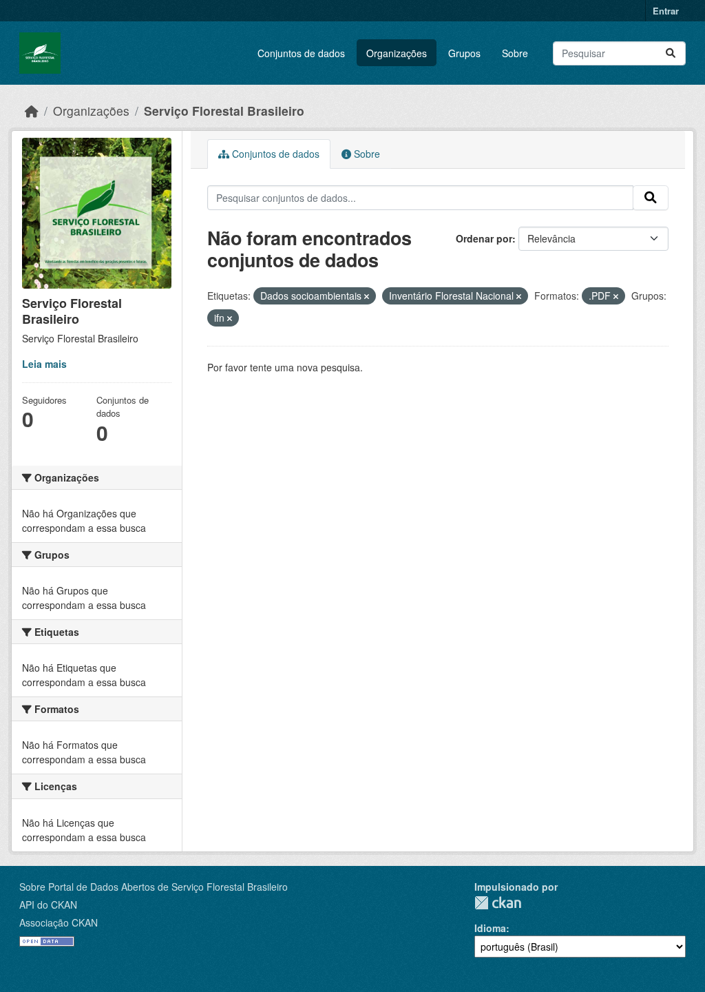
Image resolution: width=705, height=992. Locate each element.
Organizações (396, 53)
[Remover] (366, 296)
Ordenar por (484, 238)
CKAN (497, 903)
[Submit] (670, 53)
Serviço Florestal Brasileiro (224, 110)
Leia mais (44, 364)
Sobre (515, 53)
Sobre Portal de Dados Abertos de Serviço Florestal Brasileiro (153, 886)
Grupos (464, 53)
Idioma (490, 928)
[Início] (32, 110)
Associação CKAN (58, 922)
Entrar (666, 10)
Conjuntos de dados (301, 53)
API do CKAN (48, 904)
